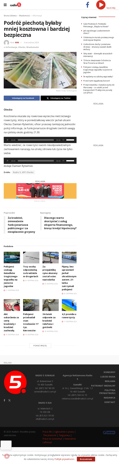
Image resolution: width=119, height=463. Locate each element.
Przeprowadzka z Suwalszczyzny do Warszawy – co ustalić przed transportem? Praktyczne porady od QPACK (99, 88)
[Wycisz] (63, 139)
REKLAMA (110, 381)
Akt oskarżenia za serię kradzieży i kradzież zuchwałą (11, 322)
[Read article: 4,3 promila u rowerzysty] (70, 305)
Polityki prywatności (64, 459)
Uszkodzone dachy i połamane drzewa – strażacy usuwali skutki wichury (97, 47)
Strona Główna (10, 15)
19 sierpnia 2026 (12, 334)
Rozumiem (86, 459)
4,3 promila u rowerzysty (69, 316)
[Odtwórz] (7, 139)
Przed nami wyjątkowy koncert (96, 80)
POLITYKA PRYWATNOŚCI (107, 392)
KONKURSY (109, 372)
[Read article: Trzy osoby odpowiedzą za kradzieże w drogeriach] (31, 257)
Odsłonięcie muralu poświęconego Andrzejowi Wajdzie (98, 38)
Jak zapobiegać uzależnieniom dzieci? (96, 32)
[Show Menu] (5, 4)
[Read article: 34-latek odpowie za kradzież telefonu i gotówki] (50, 305)
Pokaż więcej (40, 345)
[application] (40, 140)
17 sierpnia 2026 (70, 321)
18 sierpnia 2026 (51, 331)
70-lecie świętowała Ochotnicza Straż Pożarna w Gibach (97, 61)
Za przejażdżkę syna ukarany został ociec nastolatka (49, 273)
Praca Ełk (47, 431)
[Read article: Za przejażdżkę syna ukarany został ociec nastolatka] (50, 257)
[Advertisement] (100, 121)
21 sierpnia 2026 (12, 290)
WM (17, 42)
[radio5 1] (40, 190)
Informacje (37, 15)
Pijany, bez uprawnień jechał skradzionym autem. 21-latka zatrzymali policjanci (69, 278)
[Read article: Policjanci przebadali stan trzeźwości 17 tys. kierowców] (31, 305)
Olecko (21, 47)
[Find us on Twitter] (9, 400)
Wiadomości (24, 15)
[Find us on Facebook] (4, 400)
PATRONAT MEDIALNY (103, 385)
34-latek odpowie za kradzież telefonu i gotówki (48, 321)
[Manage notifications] (6, 456)
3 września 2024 (31, 42)
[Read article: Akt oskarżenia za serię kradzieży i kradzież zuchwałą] (12, 305)
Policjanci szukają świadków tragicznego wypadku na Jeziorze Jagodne (11, 276)
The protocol (49, 435)
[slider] (70, 139)
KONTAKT (109, 402)
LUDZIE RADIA (107, 376)
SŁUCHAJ (110, 7)
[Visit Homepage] (15, 4)
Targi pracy (64, 435)
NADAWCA (109, 397)
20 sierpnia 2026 (31, 280)
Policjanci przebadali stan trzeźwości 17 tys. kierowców (30, 322)
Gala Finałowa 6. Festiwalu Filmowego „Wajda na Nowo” (96, 25)
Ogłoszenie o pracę (64, 431)
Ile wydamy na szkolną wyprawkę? (98, 76)
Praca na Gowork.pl (52, 438)
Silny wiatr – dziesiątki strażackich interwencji (97, 55)
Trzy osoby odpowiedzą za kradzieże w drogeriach (30, 271)
